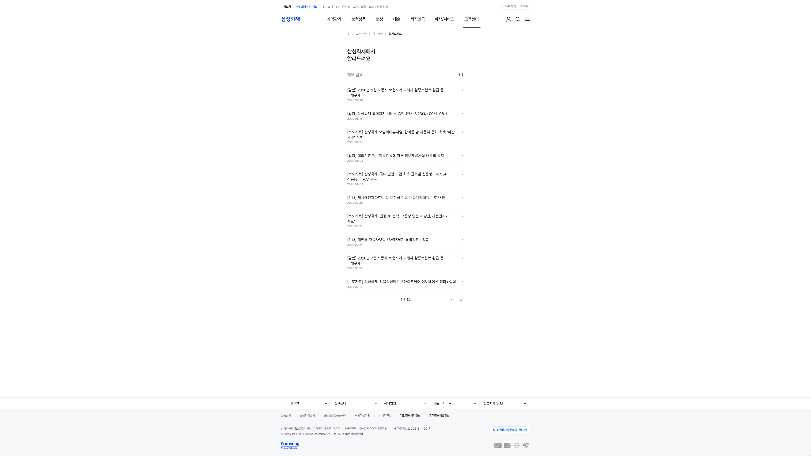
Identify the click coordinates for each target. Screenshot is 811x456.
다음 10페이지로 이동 (461, 299)
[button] (405, 95)
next (451, 299)
